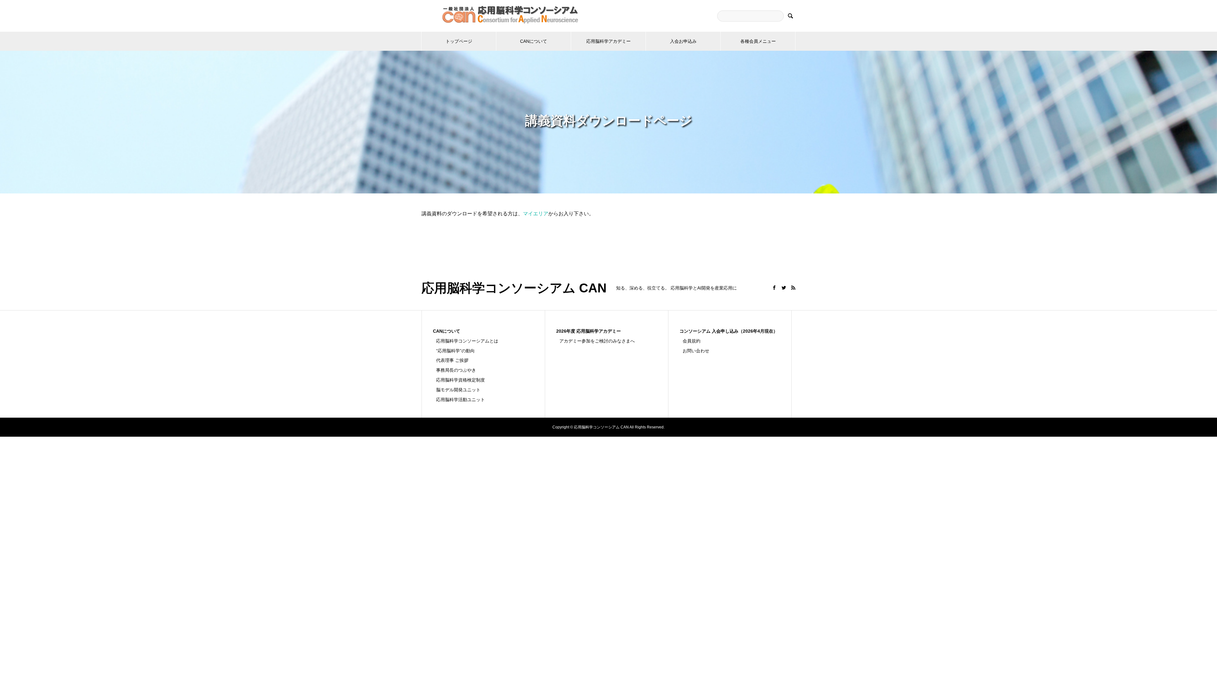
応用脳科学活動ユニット (460, 399)
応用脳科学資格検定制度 (460, 379)
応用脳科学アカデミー (608, 41)
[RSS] (793, 287)
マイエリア (535, 213)
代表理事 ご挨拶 (452, 360)
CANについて (533, 41)
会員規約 (691, 340)
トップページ (459, 41)
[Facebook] (774, 287)
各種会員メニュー (758, 41)
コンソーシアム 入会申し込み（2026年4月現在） (728, 331)
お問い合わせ (696, 350)
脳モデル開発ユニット (458, 389)
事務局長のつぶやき (456, 370)
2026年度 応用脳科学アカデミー (588, 331)
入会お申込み (683, 41)
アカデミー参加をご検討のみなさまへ (597, 340)
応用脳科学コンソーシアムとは (467, 340)
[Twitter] (784, 287)
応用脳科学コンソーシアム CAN (514, 288)
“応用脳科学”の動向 (455, 350)
